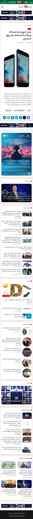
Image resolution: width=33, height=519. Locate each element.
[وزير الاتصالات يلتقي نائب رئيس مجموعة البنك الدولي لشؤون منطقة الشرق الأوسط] (27, 432)
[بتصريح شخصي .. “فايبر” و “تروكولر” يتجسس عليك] (27, 316)
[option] (16, 193)
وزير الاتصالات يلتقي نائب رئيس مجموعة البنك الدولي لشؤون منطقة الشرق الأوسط (12, 431)
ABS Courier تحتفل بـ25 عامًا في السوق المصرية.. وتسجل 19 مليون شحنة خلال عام (11, 271)
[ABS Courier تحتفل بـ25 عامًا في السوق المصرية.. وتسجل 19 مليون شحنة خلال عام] (27, 272)
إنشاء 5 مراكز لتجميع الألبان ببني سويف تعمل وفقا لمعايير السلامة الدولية (11, 448)
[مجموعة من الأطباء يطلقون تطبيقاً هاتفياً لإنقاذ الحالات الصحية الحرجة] (27, 373)
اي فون (7, 110)
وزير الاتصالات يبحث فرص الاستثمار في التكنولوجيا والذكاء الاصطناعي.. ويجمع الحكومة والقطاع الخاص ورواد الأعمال (11, 263)
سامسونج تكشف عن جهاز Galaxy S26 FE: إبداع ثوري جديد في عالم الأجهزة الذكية (8, 472)
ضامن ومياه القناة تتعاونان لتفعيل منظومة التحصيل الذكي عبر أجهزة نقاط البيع (11, 231)
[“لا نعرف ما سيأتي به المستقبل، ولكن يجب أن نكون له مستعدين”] (27, 331)
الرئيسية (28, 25)
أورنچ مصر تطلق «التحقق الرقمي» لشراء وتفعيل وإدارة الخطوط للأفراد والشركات (18, 248)
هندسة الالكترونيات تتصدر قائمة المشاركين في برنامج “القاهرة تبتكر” (12, 349)
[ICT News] (25, 6)
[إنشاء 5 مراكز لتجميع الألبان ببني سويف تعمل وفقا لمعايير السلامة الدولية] (27, 450)
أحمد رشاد (28, 42)
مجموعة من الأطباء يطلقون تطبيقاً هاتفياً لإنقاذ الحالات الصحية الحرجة (12, 370)
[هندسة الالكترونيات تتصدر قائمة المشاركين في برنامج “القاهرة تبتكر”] (27, 352)
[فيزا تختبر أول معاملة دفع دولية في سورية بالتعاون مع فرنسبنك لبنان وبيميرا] (8, 484)
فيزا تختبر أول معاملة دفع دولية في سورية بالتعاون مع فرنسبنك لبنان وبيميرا (9, 491)
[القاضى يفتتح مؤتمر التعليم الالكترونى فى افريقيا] (27, 362)
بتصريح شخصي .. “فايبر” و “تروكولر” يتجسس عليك (12, 315)
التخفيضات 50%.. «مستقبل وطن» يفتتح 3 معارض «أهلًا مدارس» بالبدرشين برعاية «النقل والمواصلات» (11, 223)
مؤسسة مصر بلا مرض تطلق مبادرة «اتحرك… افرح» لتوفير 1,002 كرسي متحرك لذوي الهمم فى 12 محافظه (12, 255)
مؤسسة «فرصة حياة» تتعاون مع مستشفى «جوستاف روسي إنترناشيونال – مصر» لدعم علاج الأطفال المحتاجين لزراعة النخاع (11, 214)
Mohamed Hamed (19, 516)
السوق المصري (19, 110)
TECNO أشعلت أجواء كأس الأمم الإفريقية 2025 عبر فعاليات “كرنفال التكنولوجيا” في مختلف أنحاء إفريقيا (12, 415)
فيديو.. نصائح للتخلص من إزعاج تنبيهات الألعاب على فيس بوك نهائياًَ (17, 401)
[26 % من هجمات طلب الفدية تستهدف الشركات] (27, 308)
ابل (28, 110)
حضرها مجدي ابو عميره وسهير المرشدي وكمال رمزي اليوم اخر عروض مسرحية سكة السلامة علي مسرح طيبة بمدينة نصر (11, 341)
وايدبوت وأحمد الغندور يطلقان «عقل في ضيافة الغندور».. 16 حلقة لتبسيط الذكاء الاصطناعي (25, 472)
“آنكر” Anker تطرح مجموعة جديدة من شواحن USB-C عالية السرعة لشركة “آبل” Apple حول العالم (11, 423)
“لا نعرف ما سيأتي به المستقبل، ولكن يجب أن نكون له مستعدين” (11, 329)
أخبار (24, 25)
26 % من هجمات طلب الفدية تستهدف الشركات (11, 309)
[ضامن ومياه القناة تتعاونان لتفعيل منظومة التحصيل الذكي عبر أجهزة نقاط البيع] (27, 231)
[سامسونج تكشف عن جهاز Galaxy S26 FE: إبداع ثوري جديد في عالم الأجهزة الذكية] (8, 465)
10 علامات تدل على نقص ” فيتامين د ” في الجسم (18, 300)
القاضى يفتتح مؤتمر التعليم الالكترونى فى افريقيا (11, 360)
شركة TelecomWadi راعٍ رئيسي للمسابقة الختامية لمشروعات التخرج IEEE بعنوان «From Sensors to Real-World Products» (17, 198)
